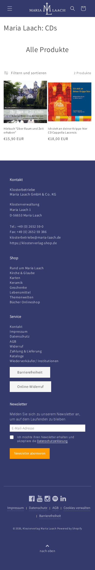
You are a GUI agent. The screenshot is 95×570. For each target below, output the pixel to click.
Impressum (19, 331)
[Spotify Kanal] (54, 499)
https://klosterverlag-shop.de (33, 242)
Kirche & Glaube (22, 273)
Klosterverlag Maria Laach (40, 528)
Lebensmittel (20, 292)
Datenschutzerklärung (52, 441)
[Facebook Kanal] (32, 499)
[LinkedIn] (62, 499)
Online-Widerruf (30, 386)
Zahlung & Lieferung (26, 351)
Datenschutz (20, 336)
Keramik (16, 282)
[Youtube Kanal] (39, 499)
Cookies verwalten (77, 507)
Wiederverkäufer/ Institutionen (34, 361)
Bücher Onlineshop (25, 302)
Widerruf (16, 346)
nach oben (47, 551)
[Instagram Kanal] (46, 499)
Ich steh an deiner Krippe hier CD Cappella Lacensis (67, 130)
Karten (15, 278)
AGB (13, 341)
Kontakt (16, 326)
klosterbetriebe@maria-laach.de (35, 237)
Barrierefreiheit (30, 372)
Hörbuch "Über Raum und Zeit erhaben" (24, 130)
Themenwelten (21, 297)
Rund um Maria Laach (27, 268)
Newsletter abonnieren (29, 453)
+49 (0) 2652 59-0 (30, 226)
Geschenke (18, 287)
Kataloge (17, 356)
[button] (9, 8)
